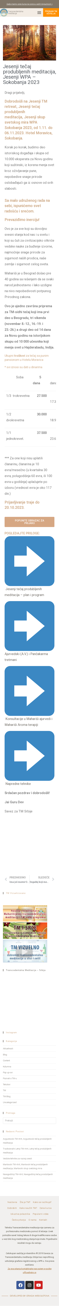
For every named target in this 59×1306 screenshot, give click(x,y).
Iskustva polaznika (20, 1214)
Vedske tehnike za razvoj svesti (17, 1158)
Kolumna (7, 1066)
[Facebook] (20, 1285)
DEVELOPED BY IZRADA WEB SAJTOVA (29, 1296)
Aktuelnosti (8, 1048)
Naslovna (12, 1202)
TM (4, 1090)
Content (6, 1060)
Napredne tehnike (18, 784)
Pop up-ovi (8, 1072)
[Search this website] (29, 1120)
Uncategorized (10, 1102)
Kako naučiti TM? (28, 1208)
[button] (39, 13)
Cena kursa (46, 1208)
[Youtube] (38, 1285)
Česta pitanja (19, 1220)
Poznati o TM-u (10, 1078)
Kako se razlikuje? (42, 1202)
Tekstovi (6, 1084)
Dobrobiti (12, 1208)
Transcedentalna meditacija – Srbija (26, 970)
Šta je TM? (25, 1202)
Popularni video (41, 1214)
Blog (5, 1054)
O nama (33, 1220)
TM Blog (6, 1096)
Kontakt (43, 1220)
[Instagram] (29, 1285)
